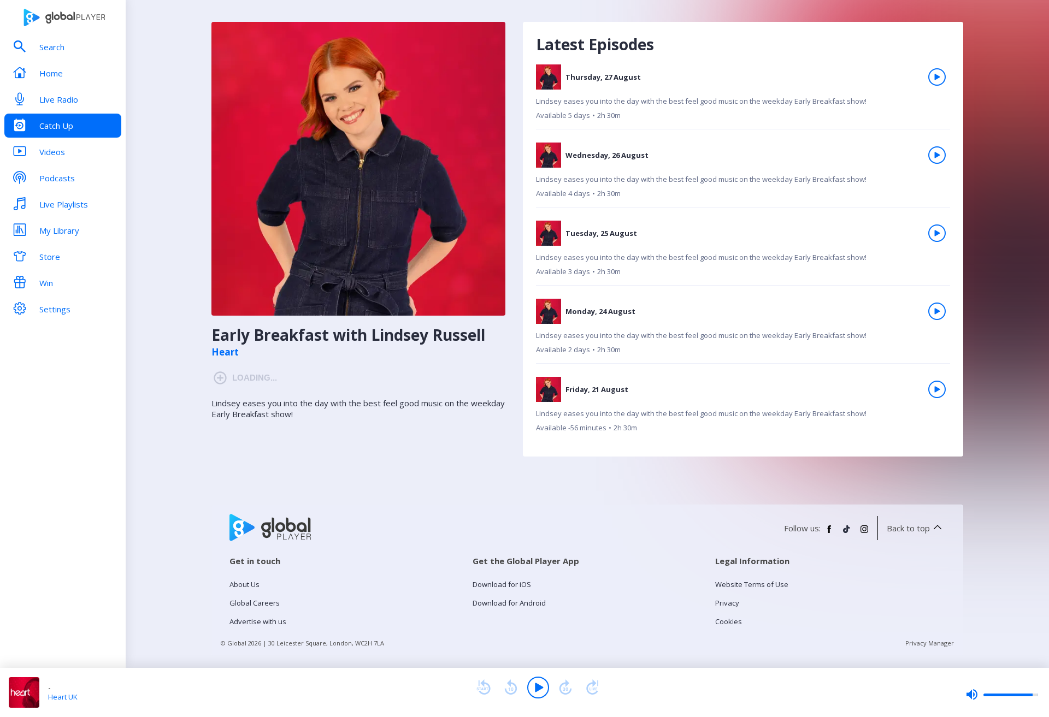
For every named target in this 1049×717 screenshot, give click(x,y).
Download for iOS (502, 584)
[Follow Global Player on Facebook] (829, 533)
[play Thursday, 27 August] (937, 77)
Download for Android (509, 603)
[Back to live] (593, 687)
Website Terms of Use (751, 584)
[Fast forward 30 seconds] (565, 687)
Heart (225, 352)
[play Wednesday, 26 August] (937, 155)
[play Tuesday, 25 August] (937, 233)
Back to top (908, 528)
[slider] (1002, 694)
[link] (743, 97)
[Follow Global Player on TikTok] (846, 533)
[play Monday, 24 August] (937, 311)
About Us (244, 584)
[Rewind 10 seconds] (511, 687)
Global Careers (254, 603)
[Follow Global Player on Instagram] (864, 533)
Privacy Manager (929, 643)
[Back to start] (483, 687)
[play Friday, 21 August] (937, 389)
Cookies (728, 621)
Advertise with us (257, 621)
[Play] (538, 687)
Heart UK (63, 697)
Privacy (727, 603)
